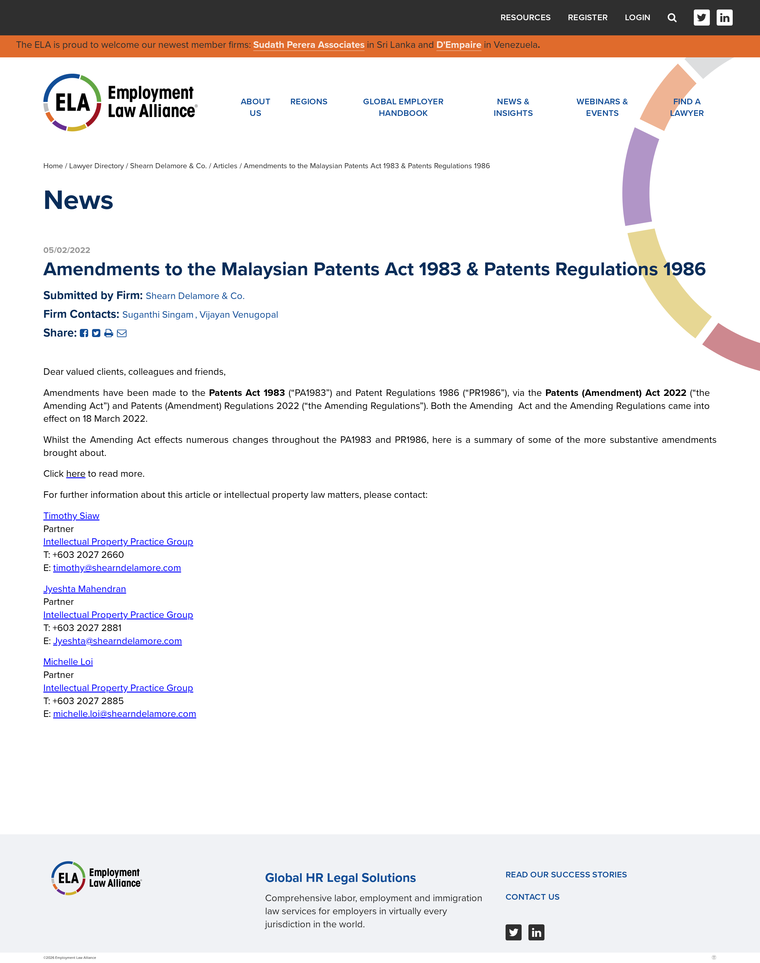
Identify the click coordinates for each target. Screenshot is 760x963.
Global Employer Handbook (403, 107)
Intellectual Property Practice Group (118, 541)
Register (588, 17)
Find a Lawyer (687, 107)
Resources (526, 17)
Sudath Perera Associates (309, 45)
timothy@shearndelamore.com (117, 568)
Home (53, 165)
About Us (255, 107)
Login (638, 17)
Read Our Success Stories (566, 875)
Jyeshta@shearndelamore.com (117, 641)
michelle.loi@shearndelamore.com (124, 714)
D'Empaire (459, 45)
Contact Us (533, 897)
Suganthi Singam (158, 314)
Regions (309, 102)
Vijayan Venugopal (239, 314)
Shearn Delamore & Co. (168, 165)
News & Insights (513, 107)
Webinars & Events (602, 107)
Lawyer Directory (96, 165)
